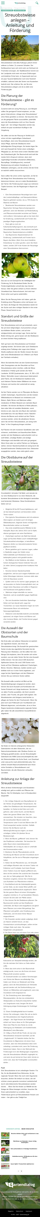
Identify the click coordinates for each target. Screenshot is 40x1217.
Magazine (10, 1211)
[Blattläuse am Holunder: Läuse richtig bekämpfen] (5, 1143)
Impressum (29, 1211)
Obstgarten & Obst (20, 10)
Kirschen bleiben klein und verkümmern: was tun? (25, 1134)
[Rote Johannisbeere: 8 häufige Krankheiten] (5, 1151)
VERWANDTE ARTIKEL (13, 1129)
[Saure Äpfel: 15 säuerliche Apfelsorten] (5, 1166)
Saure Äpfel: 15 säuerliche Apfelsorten (22, 1164)
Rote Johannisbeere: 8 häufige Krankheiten (24, 1149)
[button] (36, 3)
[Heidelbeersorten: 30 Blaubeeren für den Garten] (5, 1158)
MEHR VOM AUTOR (27, 1129)
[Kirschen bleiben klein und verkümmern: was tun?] (5, 1135)
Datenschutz (19, 1211)
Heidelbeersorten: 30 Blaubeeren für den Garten (24, 1156)
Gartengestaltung (6, 8)
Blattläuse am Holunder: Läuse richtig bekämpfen (24, 1141)
